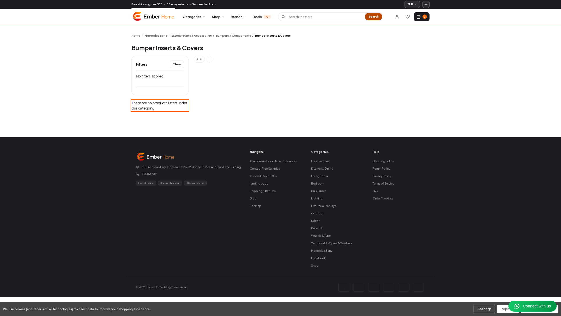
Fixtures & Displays (323, 206)
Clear (177, 64)
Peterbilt (317, 228)
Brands (236, 16)
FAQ (375, 191)
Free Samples (320, 161)
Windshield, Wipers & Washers (331, 243)
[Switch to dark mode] (426, 4)
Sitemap (255, 206)
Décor (315, 221)
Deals (261, 16)
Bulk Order (318, 191)
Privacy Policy (382, 176)
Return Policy (381, 168)
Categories (192, 16)
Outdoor (317, 213)
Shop (216, 16)
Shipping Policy (383, 161)
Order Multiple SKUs (263, 176)
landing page (259, 183)
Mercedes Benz (321, 250)
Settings (484, 309)
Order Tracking (383, 198)
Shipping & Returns (263, 191)
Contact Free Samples (265, 168)
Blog (253, 198)
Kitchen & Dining (322, 168)
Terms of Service (383, 183)
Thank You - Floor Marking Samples (273, 161)
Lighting (317, 198)
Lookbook (318, 258)
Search (373, 16)
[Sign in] (397, 16)
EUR (410, 4)
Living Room (319, 176)
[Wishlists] (407, 16)
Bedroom (317, 183)
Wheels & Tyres (321, 235)
